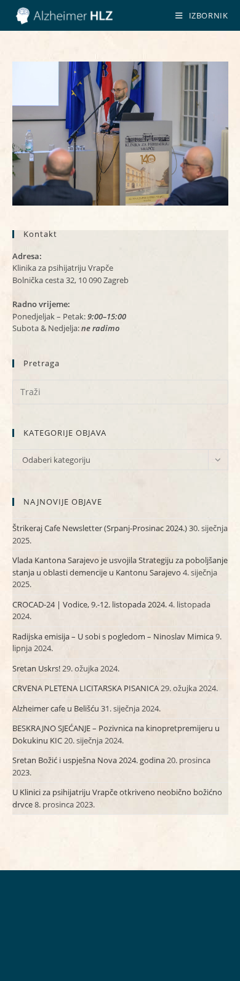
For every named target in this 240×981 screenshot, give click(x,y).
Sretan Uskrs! (36, 668)
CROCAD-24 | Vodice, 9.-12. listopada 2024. (89, 604)
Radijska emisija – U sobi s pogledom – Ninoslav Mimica (113, 636)
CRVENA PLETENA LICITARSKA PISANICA (85, 688)
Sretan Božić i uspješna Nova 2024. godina (88, 760)
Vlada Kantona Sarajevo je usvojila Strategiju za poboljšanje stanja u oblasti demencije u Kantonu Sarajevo (120, 566)
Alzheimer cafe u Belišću (55, 708)
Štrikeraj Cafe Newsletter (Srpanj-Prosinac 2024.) (99, 528)
